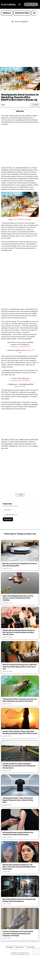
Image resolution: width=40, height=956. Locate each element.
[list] (20, 13)
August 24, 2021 (20, 386)
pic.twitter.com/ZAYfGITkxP (20, 347)
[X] (32, 4)
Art (35, 13)
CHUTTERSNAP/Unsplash (22, 219)
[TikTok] (36, 4)
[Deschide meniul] (19, 4)
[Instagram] (29, 4)
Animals (7, 13)
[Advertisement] (20, 46)
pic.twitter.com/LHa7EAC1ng (20, 380)
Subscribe (7, 519)
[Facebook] (26, 4)
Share (36, 104)
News (3, 105)
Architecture (22, 13)
